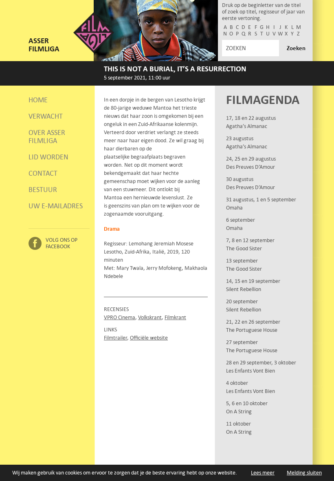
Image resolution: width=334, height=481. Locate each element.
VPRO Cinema (119, 317)
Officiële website (149, 337)
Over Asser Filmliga (47, 136)
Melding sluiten (304, 472)
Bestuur (43, 189)
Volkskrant (150, 317)
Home (38, 100)
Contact (43, 173)
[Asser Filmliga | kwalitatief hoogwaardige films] (93, 51)
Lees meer (263, 472)
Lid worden (48, 157)
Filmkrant (175, 317)
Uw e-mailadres (56, 206)
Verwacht (46, 116)
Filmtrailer (115, 337)
